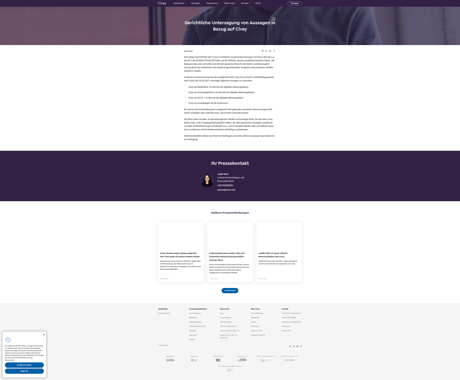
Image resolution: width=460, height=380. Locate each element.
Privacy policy (9, 360)
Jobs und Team (256, 331)
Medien (191, 339)
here (31, 358)
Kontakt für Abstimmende (291, 322)
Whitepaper (255, 318)
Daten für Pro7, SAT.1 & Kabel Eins (228, 336)
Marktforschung (195, 322)
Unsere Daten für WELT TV (229, 331)
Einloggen (295, 3)
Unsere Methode (257, 313)
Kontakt (244, 3)
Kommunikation (195, 313)
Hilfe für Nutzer (225, 322)
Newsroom (255, 326)
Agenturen (193, 335)
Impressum (286, 326)
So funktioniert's (164, 313)
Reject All (24, 371)
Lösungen (195, 3)
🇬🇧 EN (258, 3)
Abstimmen (178, 3)
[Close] (43, 334)
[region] (24, 354)
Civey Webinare (225, 318)
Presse (253, 322)
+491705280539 (225, 185)
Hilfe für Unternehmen (228, 326)
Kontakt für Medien (289, 318)
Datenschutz (286, 331)
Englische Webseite (258, 335)
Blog (221, 313)
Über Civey (229, 3)
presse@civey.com (226, 190)
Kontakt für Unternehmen (291, 313)
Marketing (193, 318)
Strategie (192, 331)
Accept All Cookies (24, 365)
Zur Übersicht (230, 291)
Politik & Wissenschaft (197, 326)
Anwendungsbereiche (198, 309)
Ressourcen (212, 3)
